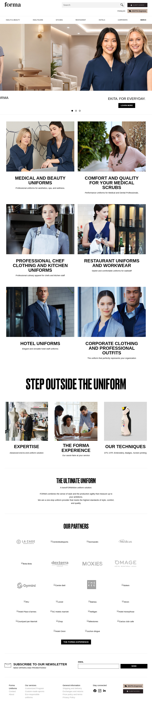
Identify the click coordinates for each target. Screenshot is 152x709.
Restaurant (81, 20)
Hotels (102, 20)
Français (121, 11)
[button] (72, 111)
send (134, 666)
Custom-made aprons (34, 691)
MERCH (143, 20)
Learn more (76, 105)
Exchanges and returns (73, 691)
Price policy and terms (72, 694)
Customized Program (34, 688)
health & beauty (13, 20)
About (11, 694)
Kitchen (59, 20)
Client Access (134, 691)
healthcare (38, 20)
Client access (138, 5)
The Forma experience (76, 642)
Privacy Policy (69, 697)
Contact (12, 691)
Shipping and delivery (72, 688)
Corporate (123, 20)
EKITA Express (139, 11)
